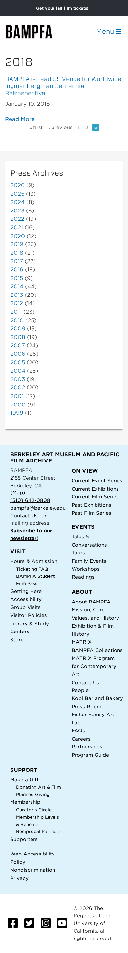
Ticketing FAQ (32, 569)
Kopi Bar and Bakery (97, 698)
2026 (18, 185)
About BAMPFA (91, 601)
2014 (17, 286)
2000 (18, 405)
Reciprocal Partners (38, 831)
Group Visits (25, 607)
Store (17, 639)
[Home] (34, 31)
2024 (18, 202)
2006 (18, 354)
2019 (17, 244)
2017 (17, 261)
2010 (17, 320)
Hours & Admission (33, 561)
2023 (17, 211)
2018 (17, 253)
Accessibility (26, 599)
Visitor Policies (28, 615)
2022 (17, 219)
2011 (16, 312)
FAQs (78, 730)
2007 (18, 345)
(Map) (17, 492)
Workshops (86, 569)
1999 (17, 413)
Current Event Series (97, 480)
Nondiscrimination (32, 870)
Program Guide (90, 755)
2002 (18, 387)
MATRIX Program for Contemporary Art (94, 666)
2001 (17, 396)
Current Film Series (95, 496)
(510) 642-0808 (30, 500)
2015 (17, 278)
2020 (18, 236)
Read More (20, 119)
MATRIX (82, 642)
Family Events (89, 561)
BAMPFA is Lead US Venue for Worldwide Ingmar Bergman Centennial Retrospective (63, 86)
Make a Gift (24, 779)
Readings (83, 577)
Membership (25, 802)
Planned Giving (33, 794)
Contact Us (24, 515)
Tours (78, 552)
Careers (81, 739)
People (80, 690)
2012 (17, 303)
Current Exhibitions (95, 488)
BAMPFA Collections (97, 650)
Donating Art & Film (38, 787)
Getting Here (26, 591)
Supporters (24, 839)
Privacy (19, 878)
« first (36, 127)
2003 (18, 379)
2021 (17, 227)
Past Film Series (91, 513)
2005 (18, 362)
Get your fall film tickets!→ (64, 8)
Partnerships (87, 746)
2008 (18, 337)
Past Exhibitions (91, 505)
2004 (18, 371)
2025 (17, 194)
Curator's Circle (34, 809)
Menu (106, 31)
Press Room (86, 706)
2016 (17, 269)
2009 (18, 328)
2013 (17, 295)
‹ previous (60, 127)
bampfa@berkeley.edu (38, 508)
